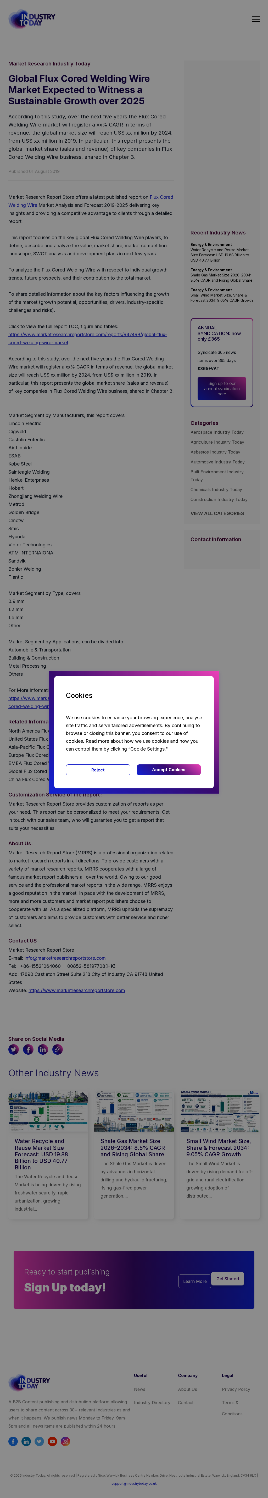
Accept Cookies (168, 769)
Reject (98, 769)
